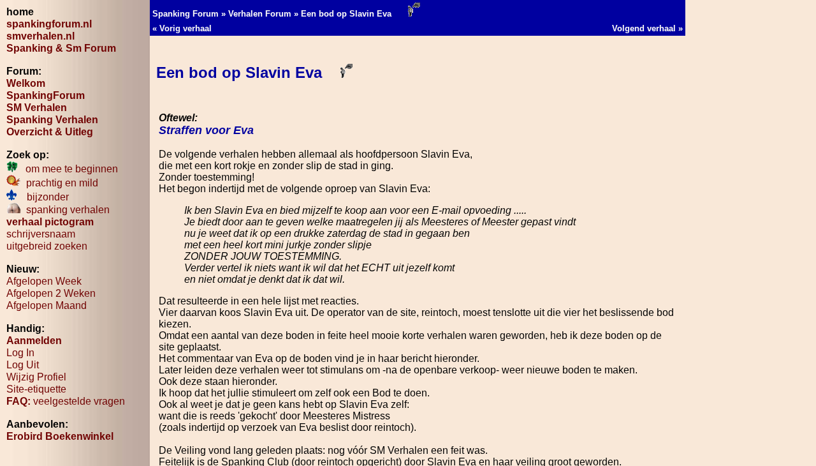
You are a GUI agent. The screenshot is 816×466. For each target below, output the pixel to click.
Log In (20, 352)
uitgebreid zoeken (46, 246)
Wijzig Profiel (36, 377)
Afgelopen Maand (46, 305)
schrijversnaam (40, 234)
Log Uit (22, 364)
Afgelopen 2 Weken (51, 293)
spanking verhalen (65, 209)
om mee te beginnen (68, 168)
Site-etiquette (36, 389)
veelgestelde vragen (65, 401)
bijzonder (43, 197)
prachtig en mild (59, 182)
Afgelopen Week (44, 281)
